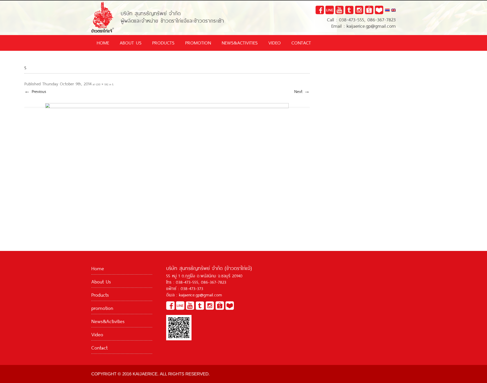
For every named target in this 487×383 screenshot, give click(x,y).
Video (274, 42)
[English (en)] (393, 10)
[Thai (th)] (387, 10)
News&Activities (240, 42)
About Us (131, 42)
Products (163, 42)
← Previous (35, 90)
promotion (198, 42)
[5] (167, 161)
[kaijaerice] (102, 3)
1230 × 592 (102, 84)
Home (103, 42)
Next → (302, 90)
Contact (301, 42)
